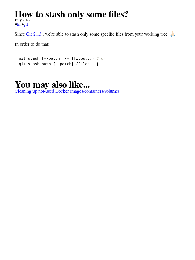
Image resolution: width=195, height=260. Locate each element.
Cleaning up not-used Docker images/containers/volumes (67, 91)
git (26, 24)
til (19, 24)
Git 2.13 (33, 34)
